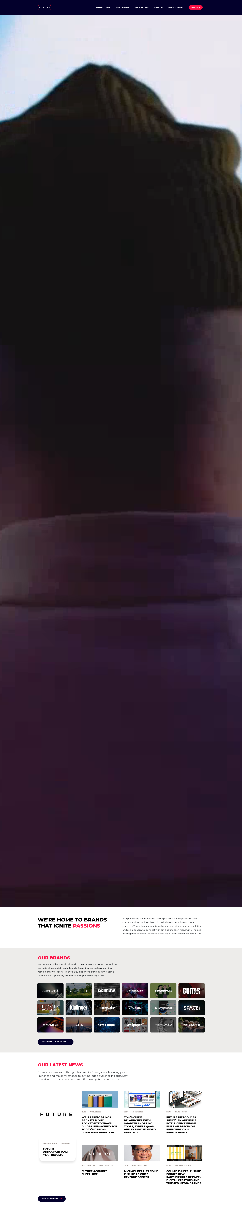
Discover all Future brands (54, 1042)
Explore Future (103, 7)
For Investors (175, 7)
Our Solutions (141, 7)
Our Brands (122, 7)
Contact (195, 7)
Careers (158, 7)
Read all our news (50, 1198)
